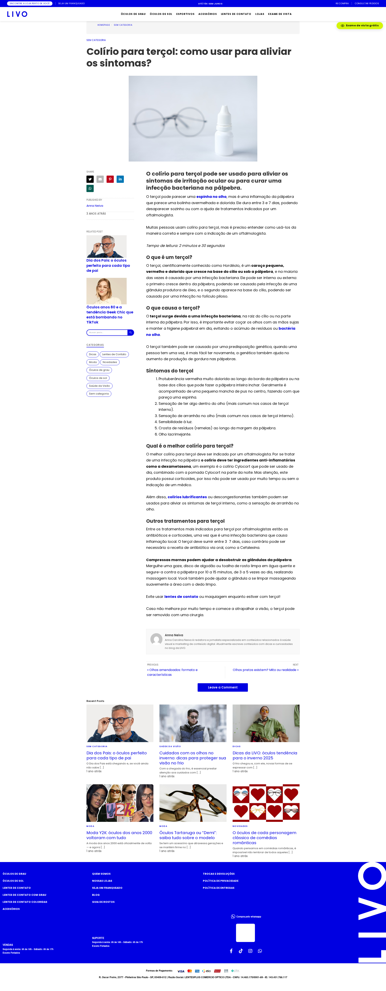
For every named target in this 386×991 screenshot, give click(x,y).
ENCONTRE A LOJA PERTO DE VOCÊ (30, 3)
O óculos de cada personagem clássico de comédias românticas (264, 838)
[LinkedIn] (120, 179)
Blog (96, 895)
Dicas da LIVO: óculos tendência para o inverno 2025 (265, 755)
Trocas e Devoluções (219, 873)
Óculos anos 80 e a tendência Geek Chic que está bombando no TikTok (109, 314)
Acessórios (11, 909)
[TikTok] (241, 951)
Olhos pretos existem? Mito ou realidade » (266, 670)
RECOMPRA (342, 3)
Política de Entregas (218, 888)
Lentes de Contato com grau (24, 895)
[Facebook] (231, 951)
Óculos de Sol (13, 881)
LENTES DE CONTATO (236, 14)
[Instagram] (250, 951)
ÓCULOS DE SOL (161, 14)
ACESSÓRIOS (207, 14)
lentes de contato (181, 596)
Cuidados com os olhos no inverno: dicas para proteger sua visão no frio (192, 758)
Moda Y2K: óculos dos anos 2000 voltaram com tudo (119, 835)
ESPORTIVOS (185, 14)
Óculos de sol (98, 378)
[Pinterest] (110, 179)
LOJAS (259, 14)
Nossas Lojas (102, 881)
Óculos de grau (99, 370)
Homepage (104, 25)
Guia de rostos (103, 902)
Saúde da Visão (99, 386)
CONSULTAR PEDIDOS (367, 3)
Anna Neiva (94, 206)
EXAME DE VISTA (280, 14)
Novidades (110, 362)
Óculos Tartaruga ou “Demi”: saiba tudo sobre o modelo (188, 835)
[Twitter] (90, 179)
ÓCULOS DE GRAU (133, 14)
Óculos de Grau (14, 873)
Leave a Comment (223, 687)
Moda (93, 362)
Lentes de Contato (114, 354)
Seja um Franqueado (107, 888)
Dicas (92, 354)
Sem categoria (123, 25)
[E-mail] (100, 179)
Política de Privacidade (220, 881)
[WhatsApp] (90, 188)
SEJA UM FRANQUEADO (71, 3)
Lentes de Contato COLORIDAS (25, 902)
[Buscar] (130, 332)
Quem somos (101, 873)
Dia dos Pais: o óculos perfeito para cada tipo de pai (108, 265)
